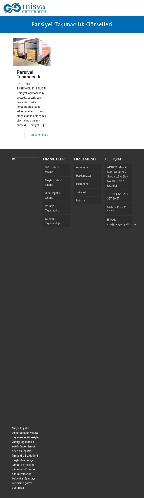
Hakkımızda (83, 175)
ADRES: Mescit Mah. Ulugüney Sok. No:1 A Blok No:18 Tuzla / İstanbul (117, 176)
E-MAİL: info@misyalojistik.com (119, 222)
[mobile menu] (138, 8)
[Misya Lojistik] (25, 8)
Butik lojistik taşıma (52, 195)
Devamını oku (39, 134)
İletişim (80, 200)
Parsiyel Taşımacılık (28, 74)
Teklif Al (81, 192)
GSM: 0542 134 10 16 (117, 209)
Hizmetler (82, 183)
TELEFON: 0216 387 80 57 (117, 196)
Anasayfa (82, 167)
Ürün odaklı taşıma (52, 169)
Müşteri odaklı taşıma (53, 182)
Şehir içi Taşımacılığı (52, 221)
